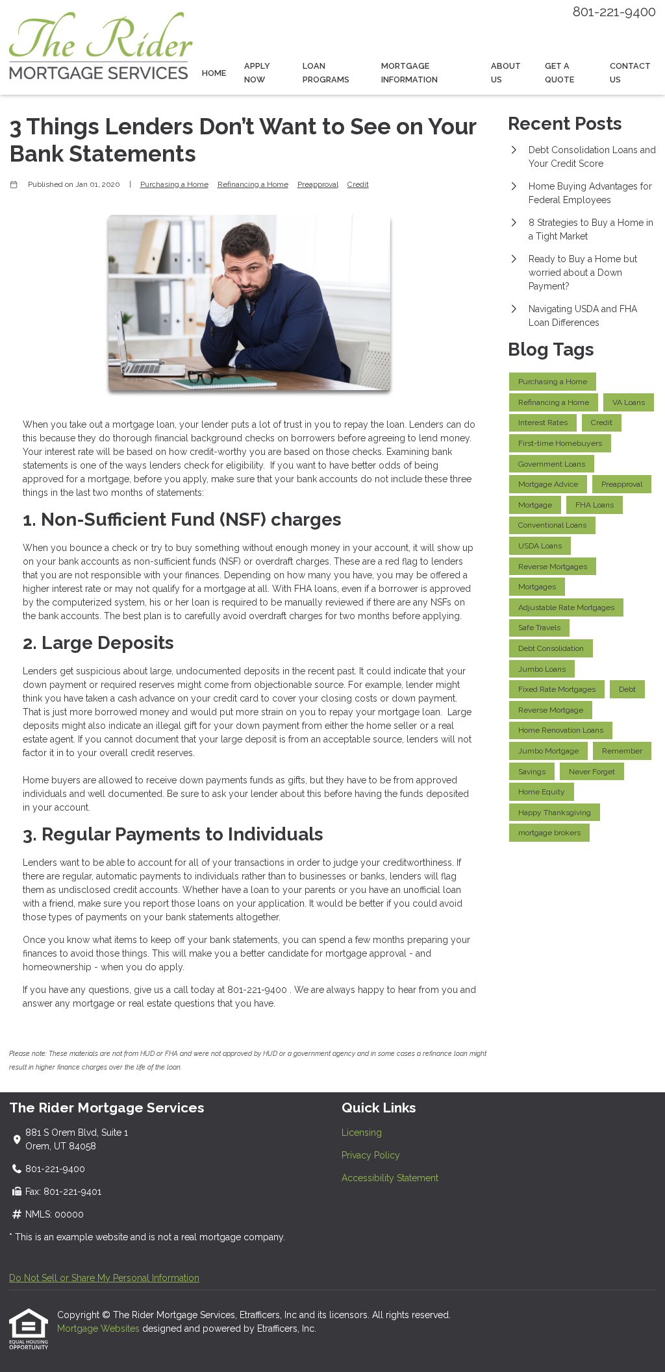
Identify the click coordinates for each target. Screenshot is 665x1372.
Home (214, 73)
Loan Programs (326, 72)
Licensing (362, 1132)
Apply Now (257, 72)
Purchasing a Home (174, 184)
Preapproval (317, 184)
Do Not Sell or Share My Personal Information (104, 1278)
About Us (506, 72)
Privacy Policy (371, 1155)
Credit (358, 184)
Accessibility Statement (390, 1178)
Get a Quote (559, 72)
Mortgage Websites (99, 1328)
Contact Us (630, 72)
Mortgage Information (409, 72)
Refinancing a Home (253, 184)
